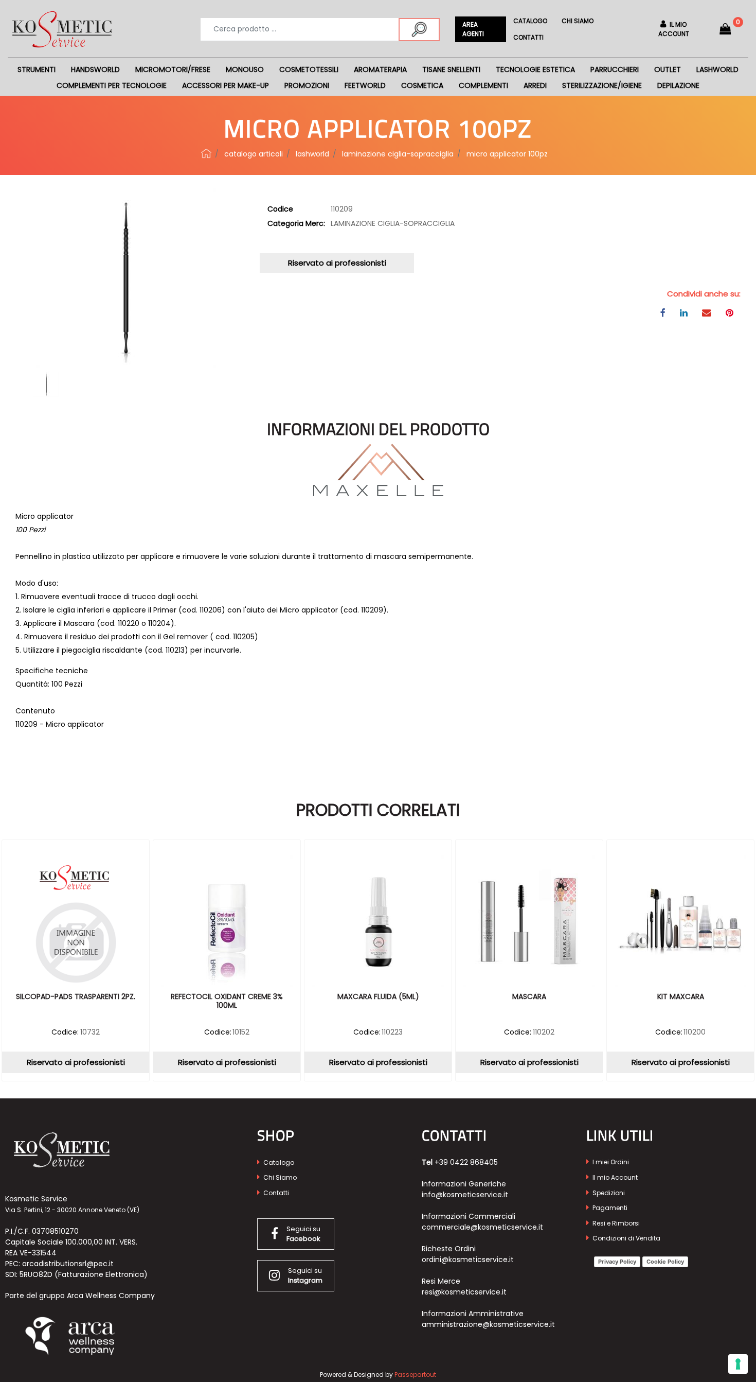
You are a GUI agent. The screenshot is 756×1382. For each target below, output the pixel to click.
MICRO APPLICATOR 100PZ (507, 154)
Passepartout (415, 1374)
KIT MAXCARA (680, 997)
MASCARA (529, 997)
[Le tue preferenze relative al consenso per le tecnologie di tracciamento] (738, 1364)
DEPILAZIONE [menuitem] (678, 85)
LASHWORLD (312, 154)
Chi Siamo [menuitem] (279, 1177)
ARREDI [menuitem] (535, 85)
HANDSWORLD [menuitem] (95, 69)
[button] (419, 29)
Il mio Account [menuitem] (614, 1177)
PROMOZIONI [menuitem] (306, 85)
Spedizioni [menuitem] (608, 1192)
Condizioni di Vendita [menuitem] (625, 1238)
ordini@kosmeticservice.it (468, 1259)
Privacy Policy (617, 1261)
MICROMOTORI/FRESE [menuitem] (172, 69)
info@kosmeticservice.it (465, 1194)
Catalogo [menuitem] (530, 20)
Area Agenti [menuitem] (473, 29)
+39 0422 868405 (466, 1162)
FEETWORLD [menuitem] (365, 85)
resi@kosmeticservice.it (464, 1292)
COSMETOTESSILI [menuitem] (308, 69)
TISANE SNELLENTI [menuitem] (451, 69)
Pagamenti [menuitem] (609, 1207)
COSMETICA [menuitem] (422, 85)
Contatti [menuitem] (528, 37)
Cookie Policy (665, 1261)
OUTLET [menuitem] (667, 69)
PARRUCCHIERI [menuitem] (614, 69)
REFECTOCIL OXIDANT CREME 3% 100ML (227, 1001)
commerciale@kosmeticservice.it (482, 1227)
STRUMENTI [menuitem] (36, 69)
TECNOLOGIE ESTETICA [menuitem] (535, 69)
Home (206, 153)
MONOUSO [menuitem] (245, 69)
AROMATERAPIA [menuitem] (380, 69)
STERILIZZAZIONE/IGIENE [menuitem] (602, 85)
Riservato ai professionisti (337, 262)
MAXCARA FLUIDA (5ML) (378, 997)
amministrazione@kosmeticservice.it (488, 1324)
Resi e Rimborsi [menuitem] (615, 1223)
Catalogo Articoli (253, 154)
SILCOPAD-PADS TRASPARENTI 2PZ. (75, 997)
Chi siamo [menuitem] (577, 20)
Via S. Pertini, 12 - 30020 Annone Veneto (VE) (72, 1209)
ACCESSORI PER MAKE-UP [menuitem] (225, 85)
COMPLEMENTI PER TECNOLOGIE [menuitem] (112, 85)
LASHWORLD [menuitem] (717, 69)
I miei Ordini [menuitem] (610, 1162)
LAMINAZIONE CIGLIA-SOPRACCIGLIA (398, 154)
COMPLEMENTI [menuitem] (483, 85)
